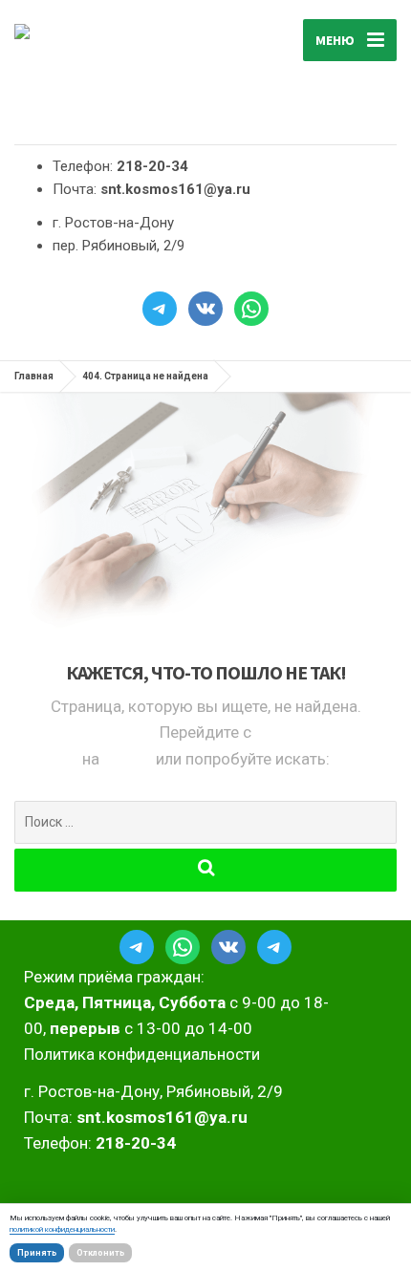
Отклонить (100, 1253)
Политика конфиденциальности (142, 1054)
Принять (36, 1253)
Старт (129, 758)
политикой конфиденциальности (62, 1229)
